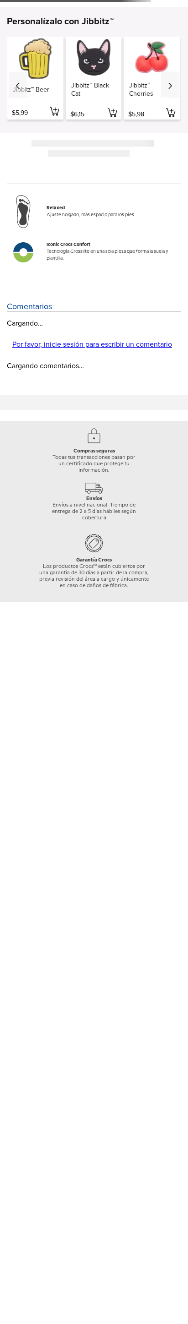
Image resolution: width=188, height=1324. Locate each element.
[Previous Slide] (18, 85)
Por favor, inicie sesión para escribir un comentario (92, 344)
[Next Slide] (170, 85)
